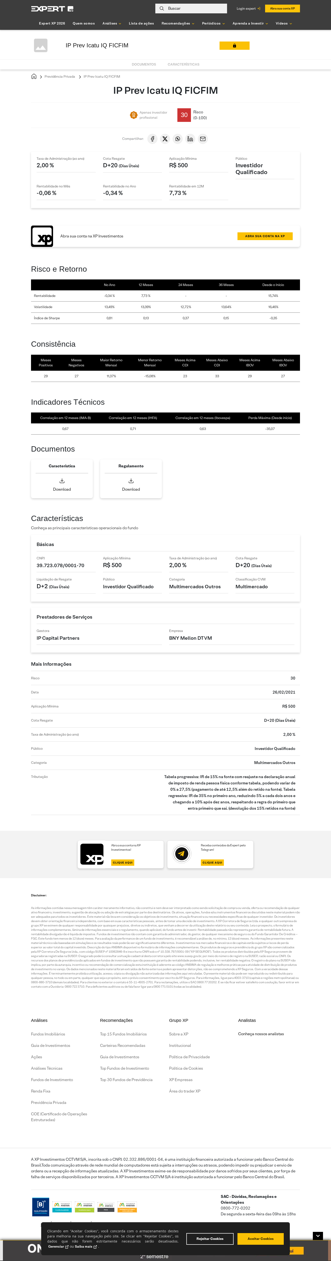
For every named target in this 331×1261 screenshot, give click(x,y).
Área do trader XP (184, 1091)
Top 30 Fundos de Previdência (126, 1079)
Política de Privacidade (189, 1056)
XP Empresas (181, 1079)
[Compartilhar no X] (165, 139)
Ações (36, 1056)
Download (62, 489)
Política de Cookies (186, 1068)
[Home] (34, 76)
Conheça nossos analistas (261, 1033)
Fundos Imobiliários (48, 1034)
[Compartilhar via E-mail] (203, 139)
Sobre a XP (178, 1034)
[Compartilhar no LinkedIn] (190, 139)
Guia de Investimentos (50, 1045)
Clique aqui (123, 862)
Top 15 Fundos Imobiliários (123, 1034)
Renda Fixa (40, 1091)
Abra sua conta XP (282, 8)
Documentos (144, 64)
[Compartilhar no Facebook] (152, 139)
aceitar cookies (261, 1238)
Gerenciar (56, 1246)
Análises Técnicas (47, 1068)
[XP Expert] (52, 9)
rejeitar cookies (210, 1238)
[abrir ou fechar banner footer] (318, 1236)
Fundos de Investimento (52, 1079)
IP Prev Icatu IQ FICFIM (101, 76)
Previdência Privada (59, 76)
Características (183, 64)
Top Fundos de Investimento (124, 1068)
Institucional (180, 1045)
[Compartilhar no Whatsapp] (178, 139)
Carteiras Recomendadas (122, 1045)
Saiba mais (83, 1246)
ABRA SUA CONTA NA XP (265, 236)
